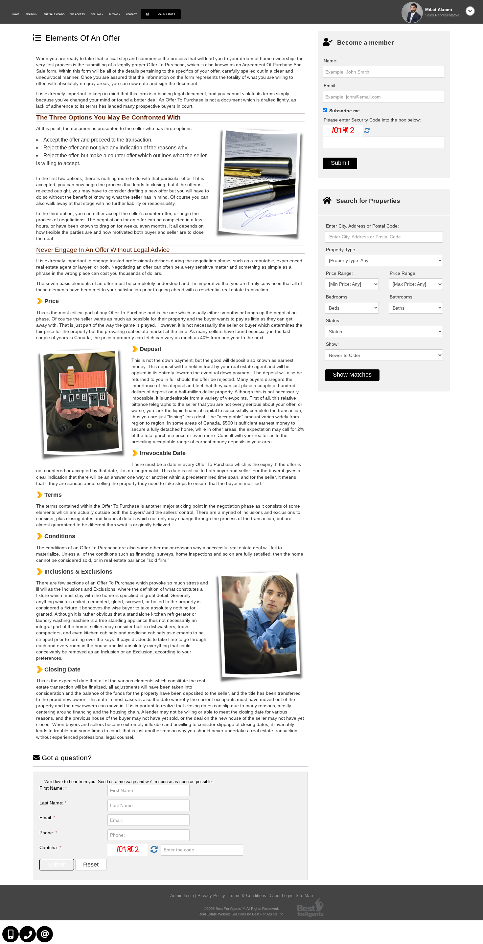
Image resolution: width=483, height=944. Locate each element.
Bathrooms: (402, 296)
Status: (333, 320)
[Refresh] (153, 850)
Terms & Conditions (247, 895)
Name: (330, 60)
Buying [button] (114, 14)
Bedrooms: (337, 296)
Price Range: (339, 273)
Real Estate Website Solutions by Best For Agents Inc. (241, 914)
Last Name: (52, 802)
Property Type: (341, 249)
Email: (47, 817)
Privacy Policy (211, 895)
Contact (131, 14)
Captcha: (50, 847)
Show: (332, 344)
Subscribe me (344, 110)
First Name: (53, 788)
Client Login (281, 895)
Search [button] (31, 14)
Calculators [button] (166, 14)
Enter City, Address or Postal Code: (362, 226)
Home (15, 14)
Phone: (48, 832)
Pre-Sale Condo (54, 14)
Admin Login (182, 895)
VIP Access (77, 14)
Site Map (304, 895)
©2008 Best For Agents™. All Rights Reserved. (241, 909)
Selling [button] (96, 14)
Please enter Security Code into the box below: (372, 119)
